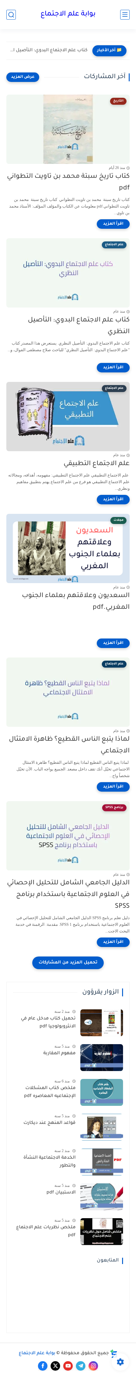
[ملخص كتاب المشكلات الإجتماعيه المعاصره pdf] (101, 1092)
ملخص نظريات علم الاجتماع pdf (46, 1231)
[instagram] (93, 1366)
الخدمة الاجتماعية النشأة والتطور (49, 1162)
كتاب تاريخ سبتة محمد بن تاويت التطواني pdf (68, 182)
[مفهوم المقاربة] (101, 1057)
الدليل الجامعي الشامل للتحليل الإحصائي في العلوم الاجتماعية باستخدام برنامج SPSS (68, 895)
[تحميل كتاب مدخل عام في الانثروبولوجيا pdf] (101, 1022)
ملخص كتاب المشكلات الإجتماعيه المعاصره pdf (50, 1092)
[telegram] (80, 1366)
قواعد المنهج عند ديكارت (49, 1123)
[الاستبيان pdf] (101, 1196)
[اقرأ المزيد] (113, 224)
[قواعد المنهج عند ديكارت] (101, 1127)
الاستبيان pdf (61, 1192)
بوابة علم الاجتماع (68, 14)
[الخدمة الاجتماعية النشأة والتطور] (101, 1162)
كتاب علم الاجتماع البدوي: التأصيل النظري (48, 50)
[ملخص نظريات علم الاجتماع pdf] (101, 1231)
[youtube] (68, 1366)
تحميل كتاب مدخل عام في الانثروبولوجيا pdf (48, 1023)
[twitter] (55, 1366)
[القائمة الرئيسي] (125, 15)
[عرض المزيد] (22, 77)
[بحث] (11, 15)
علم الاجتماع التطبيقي (97, 464)
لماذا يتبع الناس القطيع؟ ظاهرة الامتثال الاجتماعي (69, 745)
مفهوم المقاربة (59, 1053)
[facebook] (42, 1366)
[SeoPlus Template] (114, 1353)
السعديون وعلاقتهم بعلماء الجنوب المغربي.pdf (76, 601)
